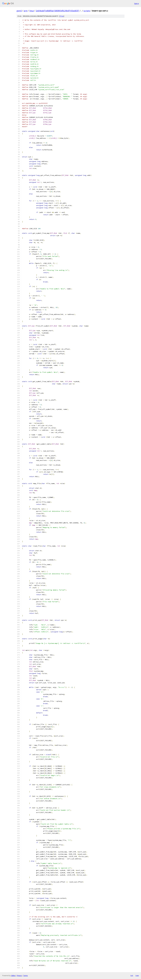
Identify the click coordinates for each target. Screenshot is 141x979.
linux (31, 10)
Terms (25, 975)
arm (26, 10)
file (61, 16)
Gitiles (13, 975)
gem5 (19, 10)
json (137, 975)
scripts (86, 10)
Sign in (136, 3)
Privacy (19, 975)
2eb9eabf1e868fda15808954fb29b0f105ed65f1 (57, 10)
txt (131, 975)
